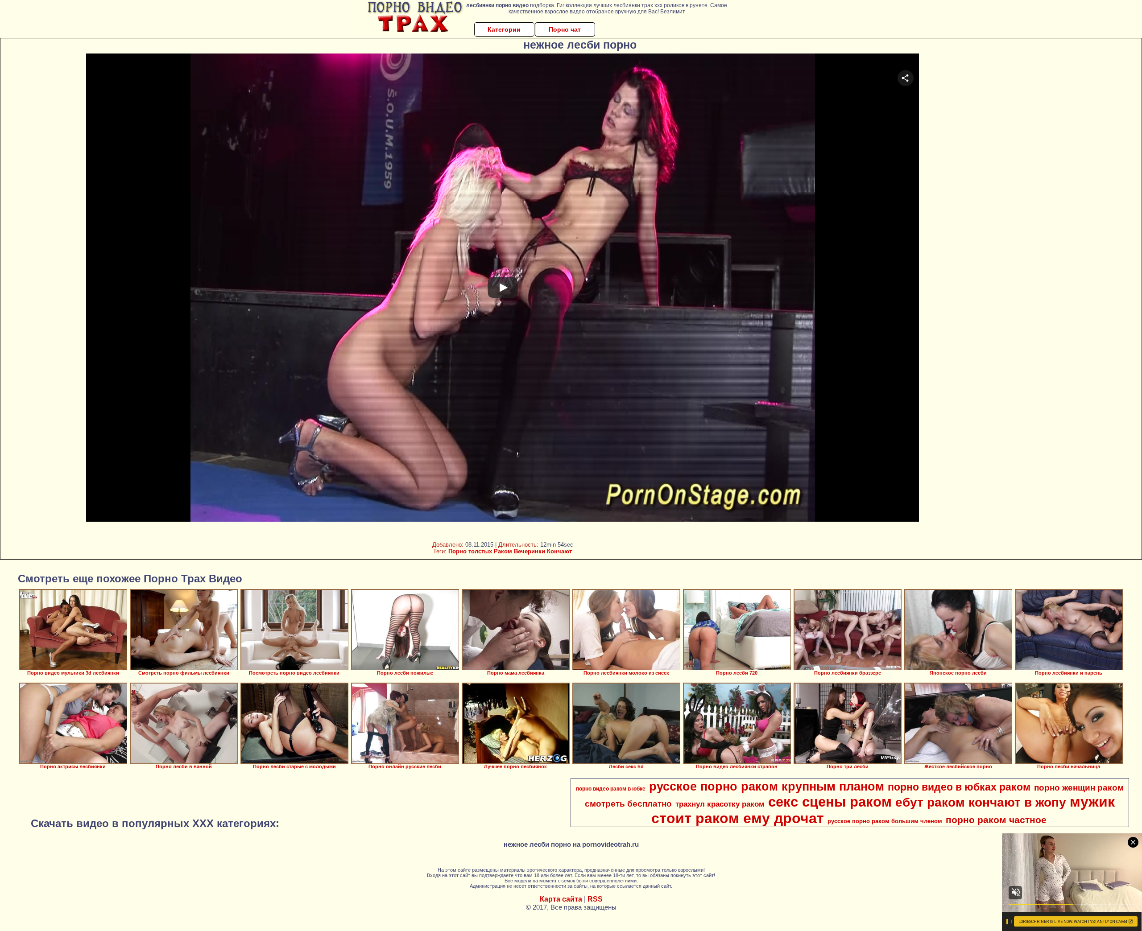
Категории (504, 29)
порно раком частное (996, 820)
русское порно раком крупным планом (766, 786)
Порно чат (565, 29)
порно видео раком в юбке (610, 789)
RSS (595, 899)
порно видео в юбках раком (959, 787)
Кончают (559, 551)
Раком (503, 551)
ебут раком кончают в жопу (980, 802)
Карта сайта (561, 899)
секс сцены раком (830, 801)
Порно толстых (470, 551)
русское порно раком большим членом (885, 821)
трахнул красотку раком (720, 803)
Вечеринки (529, 551)
